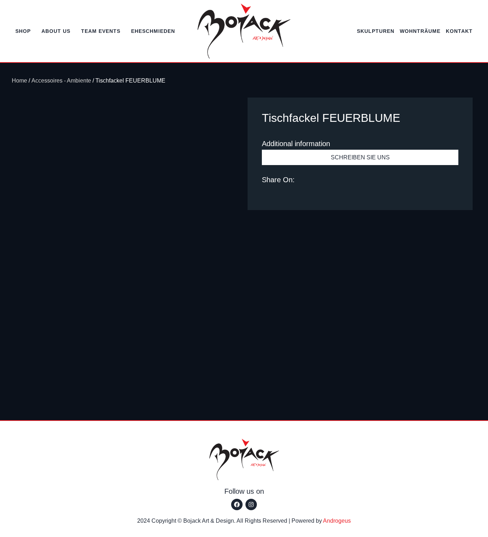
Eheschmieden (153, 31)
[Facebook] (237, 504)
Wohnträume (420, 31)
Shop (23, 31)
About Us (55, 31)
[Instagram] (251, 504)
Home (19, 81)
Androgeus (337, 521)
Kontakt (459, 31)
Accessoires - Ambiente (61, 81)
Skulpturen (375, 31)
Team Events (100, 31)
